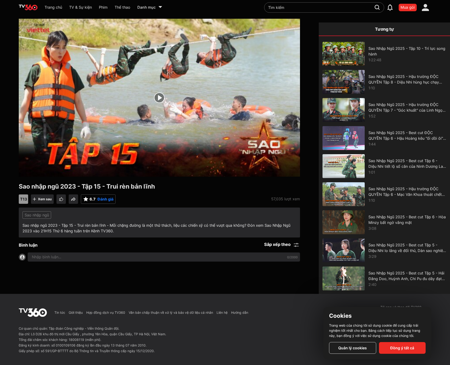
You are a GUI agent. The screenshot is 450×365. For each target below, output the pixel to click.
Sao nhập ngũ (37, 215)
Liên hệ (222, 312)
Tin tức (59, 312)
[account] (425, 7)
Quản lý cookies (352, 348)
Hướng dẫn (239, 312)
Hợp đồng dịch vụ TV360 (105, 312)
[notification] (390, 7)
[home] (28, 7)
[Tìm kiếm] (377, 7)
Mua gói (408, 7)
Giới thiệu (76, 312)
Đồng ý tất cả (402, 348)
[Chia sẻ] (73, 199)
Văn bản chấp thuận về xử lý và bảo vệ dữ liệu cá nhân (171, 312)
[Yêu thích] (61, 199)
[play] (159, 98)
